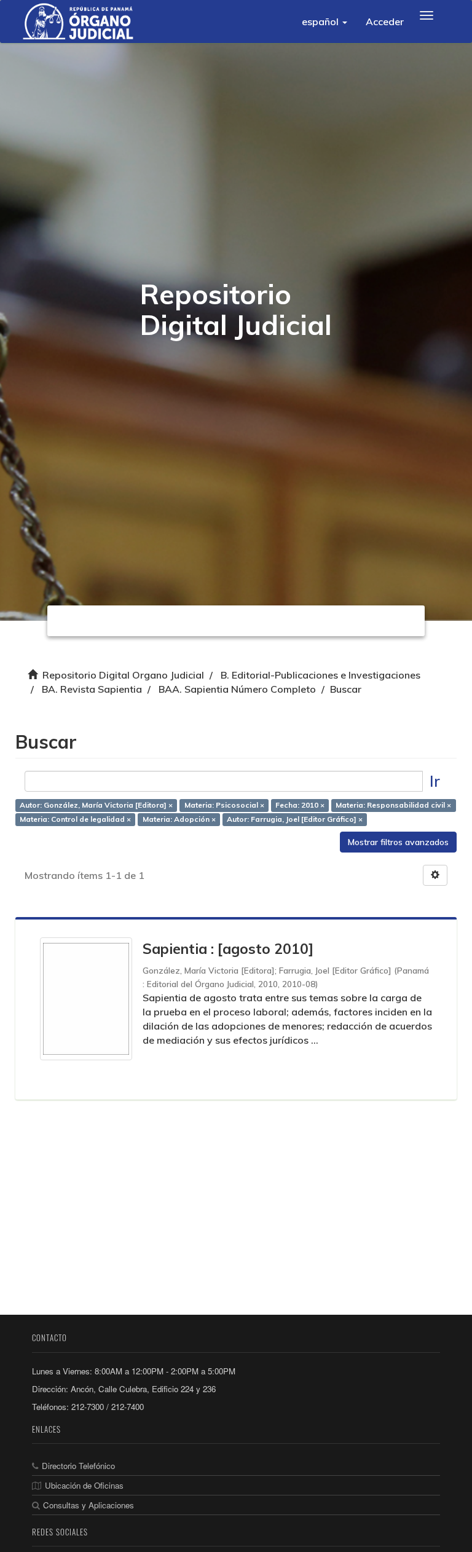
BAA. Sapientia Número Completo (237, 689)
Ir (435, 780)
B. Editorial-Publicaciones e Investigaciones (320, 675)
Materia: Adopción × (179, 819)
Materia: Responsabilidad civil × (393, 805)
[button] (324, 21)
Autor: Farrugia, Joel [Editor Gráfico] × (295, 819)
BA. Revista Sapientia (92, 689)
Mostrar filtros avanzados (398, 842)
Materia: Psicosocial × (224, 805)
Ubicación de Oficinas (84, 1485)
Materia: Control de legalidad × (75, 819)
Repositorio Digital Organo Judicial (123, 675)
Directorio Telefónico (78, 1465)
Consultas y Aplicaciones (88, 1505)
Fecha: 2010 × (299, 805)
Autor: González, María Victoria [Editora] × (96, 805)
